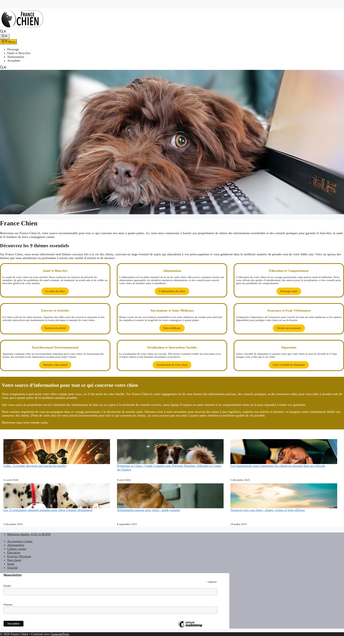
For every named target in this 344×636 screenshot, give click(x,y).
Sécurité (12, 567)
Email (7, 586)
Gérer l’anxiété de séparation (289, 364)
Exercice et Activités (55, 310)
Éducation (13, 552)
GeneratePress (60, 634)
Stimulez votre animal (55, 364)
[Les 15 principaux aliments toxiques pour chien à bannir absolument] (56, 506)
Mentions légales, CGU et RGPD (29, 534)
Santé (10, 564)
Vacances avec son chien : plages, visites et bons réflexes (267, 510)
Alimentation (15, 57)
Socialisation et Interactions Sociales (172, 347)
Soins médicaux (172, 328)
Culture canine (16, 549)
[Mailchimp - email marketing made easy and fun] (190, 627)
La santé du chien (55, 291)
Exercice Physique (19, 556)
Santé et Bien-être (18, 53)
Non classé (14, 560)
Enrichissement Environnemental (55, 347)
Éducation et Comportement (289, 270)
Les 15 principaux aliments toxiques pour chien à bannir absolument (47, 510)
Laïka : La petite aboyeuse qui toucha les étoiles (34, 466)
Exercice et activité (55, 328)
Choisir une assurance (289, 328)
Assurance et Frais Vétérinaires (289, 310)
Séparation (288, 347)
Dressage (13, 49)
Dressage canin (288, 291)
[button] (3, 32)
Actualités (13, 60)
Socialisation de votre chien (172, 364)
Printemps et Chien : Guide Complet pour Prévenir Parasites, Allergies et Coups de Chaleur (169, 467)
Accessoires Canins (19, 541)
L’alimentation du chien (172, 291)
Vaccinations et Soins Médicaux (172, 310)
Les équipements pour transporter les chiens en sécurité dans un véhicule (277, 466)
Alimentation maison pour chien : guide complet (148, 510)
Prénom (8, 604)
